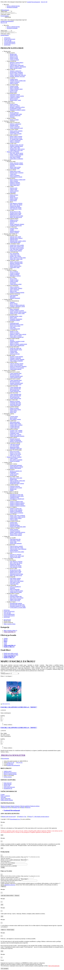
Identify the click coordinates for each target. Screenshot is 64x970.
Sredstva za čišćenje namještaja (17, 505)
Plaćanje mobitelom (25, 806)
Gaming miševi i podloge (16, 425)
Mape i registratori (14, 309)
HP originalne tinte (14, 390)
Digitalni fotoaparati (15, 439)
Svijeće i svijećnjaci (15, 126)
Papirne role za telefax (15, 409)
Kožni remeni (13, 200)
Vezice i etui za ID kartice (16, 365)
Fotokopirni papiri (14, 323)
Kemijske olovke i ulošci (16, 316)
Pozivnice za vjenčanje (15, 554)
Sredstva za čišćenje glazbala (17, 292)
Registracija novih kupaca (10, 772)
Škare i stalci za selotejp (16, 335)
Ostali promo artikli (15, 168)
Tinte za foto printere (15, 579)
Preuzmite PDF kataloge (16, 603)
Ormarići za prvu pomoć (16, 487)
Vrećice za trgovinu (15, 353)
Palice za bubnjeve (14, 287)
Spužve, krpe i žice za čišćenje (17, 515)
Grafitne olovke (14, 79)
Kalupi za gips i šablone (16, 250)
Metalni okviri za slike (15, 214)
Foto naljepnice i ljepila (15, 209)
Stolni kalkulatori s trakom (16, 466)
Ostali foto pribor (14, 583)
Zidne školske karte (15, 482)
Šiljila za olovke (14, 83)
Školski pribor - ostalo (15, 100)
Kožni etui (12, 196)
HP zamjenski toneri (15, 381)
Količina (3, 715)
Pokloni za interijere (15, 182)
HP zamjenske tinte (14, 397)
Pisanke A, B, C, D (15, 64)
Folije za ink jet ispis (15, 600)
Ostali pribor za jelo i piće (16, 150)
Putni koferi (13, 192)
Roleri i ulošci (13, 317)
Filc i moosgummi (14, 253)
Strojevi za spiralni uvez (16, 471)
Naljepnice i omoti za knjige (17, 96)
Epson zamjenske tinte (15, 395)
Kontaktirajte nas (8, 788)
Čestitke (12, 229)
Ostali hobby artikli (14, 267)
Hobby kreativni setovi (15, 266)
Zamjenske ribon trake (15, 404)
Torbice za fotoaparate (15, 440)
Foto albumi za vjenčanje (16, 203)
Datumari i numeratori (15, 358)
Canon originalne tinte (15, 387)
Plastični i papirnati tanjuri (16, 146)
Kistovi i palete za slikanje (16, 73)
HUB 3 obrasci (13, 303)
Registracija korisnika (12, 7)
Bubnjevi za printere (15, 401)
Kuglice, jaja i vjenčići (15, 256)
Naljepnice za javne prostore (17, 367)
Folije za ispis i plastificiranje (17, 345)
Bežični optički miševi (15, 423)
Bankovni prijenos (34, 806)
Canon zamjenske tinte (15, 394)
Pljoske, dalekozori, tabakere (17, 224)
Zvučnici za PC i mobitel (16, 430)
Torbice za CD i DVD (15, 454)
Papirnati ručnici (14, 524)
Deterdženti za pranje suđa (16, 494)
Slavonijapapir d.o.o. (15, 819)
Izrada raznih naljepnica (16, 543)
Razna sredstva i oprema (16, 533)
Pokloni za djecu (14, 220)
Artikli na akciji (7, 771)
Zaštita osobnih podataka (7, 800)
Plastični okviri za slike (15, 213)
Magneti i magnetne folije (16, 263)
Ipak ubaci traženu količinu (7, 895)
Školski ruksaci (13, 55)
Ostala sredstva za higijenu (16, 512)
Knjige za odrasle (14, 119)
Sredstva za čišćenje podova (17, 504)
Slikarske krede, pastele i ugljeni (18, 241)
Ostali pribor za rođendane (16, 158)
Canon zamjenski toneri (16, 380)
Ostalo (5, 642)
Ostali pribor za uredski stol (16, 337)
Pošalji (2, 867)
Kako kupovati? (8, 783)
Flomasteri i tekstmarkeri (16, 319)
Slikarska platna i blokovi (16, 238)
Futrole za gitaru (14, 281)
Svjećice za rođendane (15, 156)
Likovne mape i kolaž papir (16, 65)
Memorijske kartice (14, 447)
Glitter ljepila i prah (15, 255)
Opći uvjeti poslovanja (9, 787)
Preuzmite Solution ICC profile (17, 606)
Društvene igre (13, 221)
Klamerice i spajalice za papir (17, 341)
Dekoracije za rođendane (13, 151)
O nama (3, 794)
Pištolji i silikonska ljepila (16, 261)
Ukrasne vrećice (14, 228)
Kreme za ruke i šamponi (16, 510)
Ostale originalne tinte (15, 391)
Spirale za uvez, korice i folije (17, 313)
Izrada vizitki (13, 542)
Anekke (6, 638)
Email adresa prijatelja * (6, 864)
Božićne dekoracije (14, 231)
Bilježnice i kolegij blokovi (16, 62)
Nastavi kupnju (10, 929)
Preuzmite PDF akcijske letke (17, 604)
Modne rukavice (14, 197)
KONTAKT (7, 44)
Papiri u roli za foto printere (16, 581)
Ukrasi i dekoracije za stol (16, 128)
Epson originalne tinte (15, 388)
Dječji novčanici (14, 98)
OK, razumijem (4, 968)
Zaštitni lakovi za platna (16, 592)
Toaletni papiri (13, 522)
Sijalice (12, 490)
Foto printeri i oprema (15, 578)
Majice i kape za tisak (15, 167)
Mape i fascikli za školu (16, 68)
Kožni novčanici (14, 195)
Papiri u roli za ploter (15, 326)
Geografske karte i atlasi (16, 114)
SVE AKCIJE (7, 40)
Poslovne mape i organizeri (16, 172)
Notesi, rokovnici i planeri (16, 163)
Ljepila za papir (14, 90)
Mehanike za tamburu (15, 275)
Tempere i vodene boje (15, 71)
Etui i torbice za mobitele (16, 459)
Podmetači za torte (14, 132)
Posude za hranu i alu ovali (16, 144)
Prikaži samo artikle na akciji (11, 653)
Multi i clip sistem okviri (16, 217)
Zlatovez (12, 222)
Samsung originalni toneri (16, 376)
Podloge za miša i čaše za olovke (18, 334)
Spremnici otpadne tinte (16, 596)
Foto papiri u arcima (15, 582)
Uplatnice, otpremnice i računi (17, 306)
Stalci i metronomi (14, 289)
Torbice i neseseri (14, 190)
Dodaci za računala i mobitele (14, 457)
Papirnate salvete (14, 125)
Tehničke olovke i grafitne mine (18, 80)
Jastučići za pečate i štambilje (17, 359)
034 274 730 (44, 2)
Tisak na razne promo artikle (17, 551)
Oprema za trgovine (15, 486)
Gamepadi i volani (14, 433)
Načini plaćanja (7, 784)
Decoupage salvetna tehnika (17, 248)
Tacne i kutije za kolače (16, 133)
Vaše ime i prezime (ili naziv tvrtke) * (10, 877)
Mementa (12, 117)
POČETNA (7, 37)
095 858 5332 (9, 764)
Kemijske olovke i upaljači (16, 164)
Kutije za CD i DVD (15, 452)
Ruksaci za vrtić (14, 57)
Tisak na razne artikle (15, 557)
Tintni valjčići (13, 411)
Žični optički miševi (15, 422)
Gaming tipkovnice (14, 427)
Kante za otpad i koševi (16, 518)
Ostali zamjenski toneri (15, 384)
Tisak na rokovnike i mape (16, 547)
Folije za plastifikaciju (15, 586)
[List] (4, 672)
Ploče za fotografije (15, 589)
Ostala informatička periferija (17, 436)
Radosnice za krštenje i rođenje (17, 110)
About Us (3, 798)
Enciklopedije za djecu (15, 108)
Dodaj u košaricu (8, 724)
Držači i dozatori (14, 529)
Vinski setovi (13, 174)
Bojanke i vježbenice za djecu (17, 107)
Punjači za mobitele (15, 461)
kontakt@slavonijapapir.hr (33, 2)
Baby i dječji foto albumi (16, 204)
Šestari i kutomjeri (14, 87)
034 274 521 (19, 762)
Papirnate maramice (15, 525)
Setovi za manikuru (15, 175)
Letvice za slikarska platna (16, 590)
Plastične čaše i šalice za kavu (17, 149)
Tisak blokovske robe (15, 539)
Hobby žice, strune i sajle (16, 259)
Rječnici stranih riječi (15, 115)
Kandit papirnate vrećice (16, 349)
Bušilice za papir (14, 331)
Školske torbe (13, 54)
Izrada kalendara (14, 550)
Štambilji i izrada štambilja (16, 356)
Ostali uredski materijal (15, 369)
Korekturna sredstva (15, 320)
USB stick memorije (15, 444)
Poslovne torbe (13, 188)
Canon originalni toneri (15, 373)
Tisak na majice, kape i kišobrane (18, 549)
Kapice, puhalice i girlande (16, 154)
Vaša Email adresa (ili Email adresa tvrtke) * (11, 880)
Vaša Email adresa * (6, 861)
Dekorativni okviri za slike (16, 216)
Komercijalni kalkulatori (16, 465)
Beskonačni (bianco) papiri (16, 324)
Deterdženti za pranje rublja (17, 496)
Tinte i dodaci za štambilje (16, 360)
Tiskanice (12, 302)
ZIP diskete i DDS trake (16, 448)
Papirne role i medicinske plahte (18, 526)
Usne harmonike (14, 295)
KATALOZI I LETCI (9, 43)
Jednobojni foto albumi (15, 207)
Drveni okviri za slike (15, 211)
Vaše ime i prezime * (6, 858)
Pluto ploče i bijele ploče (16, 478)
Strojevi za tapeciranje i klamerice (18, 366)
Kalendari (12, 165)
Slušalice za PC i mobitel (16, 432)
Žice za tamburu (14, 271)
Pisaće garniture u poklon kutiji (17, 179)
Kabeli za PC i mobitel (15, 434)
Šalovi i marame (14, 181)
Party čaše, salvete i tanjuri (16, 153)
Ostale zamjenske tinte (15, 398)
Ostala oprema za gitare (16, 284)
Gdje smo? (3, 797)
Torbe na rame (13, 189)
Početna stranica (8, 777)
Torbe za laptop (14, 458)
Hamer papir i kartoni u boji (17, 246)
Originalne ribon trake (15, 402)
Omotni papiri (13, 351)
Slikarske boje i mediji (15, 236)
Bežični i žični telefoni (15, 468)
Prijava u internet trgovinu (13, 6)
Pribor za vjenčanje (14, 142)
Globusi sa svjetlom (15, 97)
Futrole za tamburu (14, 274)
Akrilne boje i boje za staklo (17, 245)
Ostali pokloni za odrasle (16, 176)
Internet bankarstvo (15, 806)
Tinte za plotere (14, 595)
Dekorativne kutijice (15, 264)
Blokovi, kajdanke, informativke (18, 66)
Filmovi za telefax (14, 408)
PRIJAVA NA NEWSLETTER (13, 755)
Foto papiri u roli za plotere (16, 597)
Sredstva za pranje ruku (16, 508)
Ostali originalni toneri (15, 377)
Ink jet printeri (13, 418)
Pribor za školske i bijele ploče (17, 480)
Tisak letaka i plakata (15, 540)
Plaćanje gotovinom (5, 806)
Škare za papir (13, 91)
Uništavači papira (14, 473)
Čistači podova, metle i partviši (17, 517)
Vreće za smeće (14, 519)
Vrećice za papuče (14, 59)
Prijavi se (3, 886)
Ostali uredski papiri (15, 328)
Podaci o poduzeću (5, 795)
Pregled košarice (5, 15)
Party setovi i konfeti (15, 157)
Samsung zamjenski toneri (16, 383)
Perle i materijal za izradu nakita (18, 257)
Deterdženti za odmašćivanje (17, 498)
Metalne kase (13, 489)
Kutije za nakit (13, 199)
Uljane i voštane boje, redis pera (18, 75)
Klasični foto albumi (15, 206)
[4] (2, 672)
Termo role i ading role (15, 348)
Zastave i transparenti (15, 140)
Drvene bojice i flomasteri (16, 72)
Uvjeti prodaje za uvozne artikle (18, 607)
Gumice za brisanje (14, 82)
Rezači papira (13, 475)
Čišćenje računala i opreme (16, 363)
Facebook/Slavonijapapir (12, 810)
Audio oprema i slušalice (16, 288)
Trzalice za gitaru (14, 280)
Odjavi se (3, 929)
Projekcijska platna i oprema (17, 483)
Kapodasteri (13, 282)
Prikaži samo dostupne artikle (11, 654)
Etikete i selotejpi (14, 342)
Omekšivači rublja (14, 497)
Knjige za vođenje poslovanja (17, 305)
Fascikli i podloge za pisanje (17, 310)
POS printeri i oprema (15, 419)
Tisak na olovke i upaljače (16, 546)
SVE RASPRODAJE (9, 42)
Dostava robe (7, 785)
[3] (1, 672)
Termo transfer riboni (15, 405)
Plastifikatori (13, 472)
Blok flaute (12, 296)
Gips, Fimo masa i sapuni (16, 249)
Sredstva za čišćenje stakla (16, 501)
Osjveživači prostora (15, 530)
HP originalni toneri (15, 374)
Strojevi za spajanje (15, 333)
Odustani (17, 895)
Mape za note (13, 291)
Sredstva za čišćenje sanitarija (17, 503)
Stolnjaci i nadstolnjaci (15, 124)
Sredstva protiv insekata (16, 535)
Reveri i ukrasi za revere (16, 137)
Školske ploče (13, 479)
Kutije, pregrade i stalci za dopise (18, 312)
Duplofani (12, 588)
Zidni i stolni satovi (14, 185)
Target (5, 644)
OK (2, 835)
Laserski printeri (14, 416)
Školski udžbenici (14, 112)
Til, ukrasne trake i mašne (16, 139)
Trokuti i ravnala (14, 86)
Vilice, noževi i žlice (15, 147)
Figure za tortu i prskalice (16, 130)
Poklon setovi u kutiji (15, 171)
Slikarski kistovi (14, 239)
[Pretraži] (16, 13)
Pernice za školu (14, 58)
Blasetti (5, 639)
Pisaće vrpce (13, 412)
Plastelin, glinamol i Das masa (17, 76)
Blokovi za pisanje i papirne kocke (18, 344)
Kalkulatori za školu (15, 94)
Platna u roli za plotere (15, 599)
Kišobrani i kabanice (15, 183)
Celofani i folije (14, 352)
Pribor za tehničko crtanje (16, 89)
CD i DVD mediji (14, 445)
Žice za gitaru (13, 278)
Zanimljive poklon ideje (16, 225)
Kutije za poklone (14, 232)
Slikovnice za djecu (15, 105)
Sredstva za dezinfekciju (16, 511)
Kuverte (12, 340)
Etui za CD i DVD (14, 451)
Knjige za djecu (14, 104)
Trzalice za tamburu (15, 273)
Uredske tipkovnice (15, 426)
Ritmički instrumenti (15, 298)
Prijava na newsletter (9, 775)
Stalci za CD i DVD (15, 455)
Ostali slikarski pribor (15, 242)
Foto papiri (12, 327)
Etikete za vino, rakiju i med (17, 556)
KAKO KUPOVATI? (9, 39)
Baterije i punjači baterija (16, 441)
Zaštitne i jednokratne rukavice (17, 532)
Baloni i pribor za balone (16, 136)
